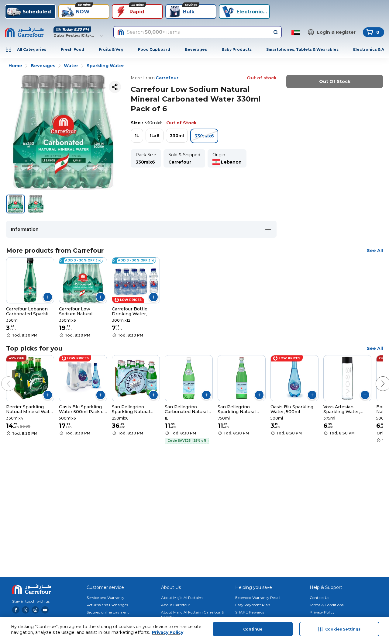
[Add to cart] (48, 297)
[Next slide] (377, 377)
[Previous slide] (2, 377)
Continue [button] (253, 629)
